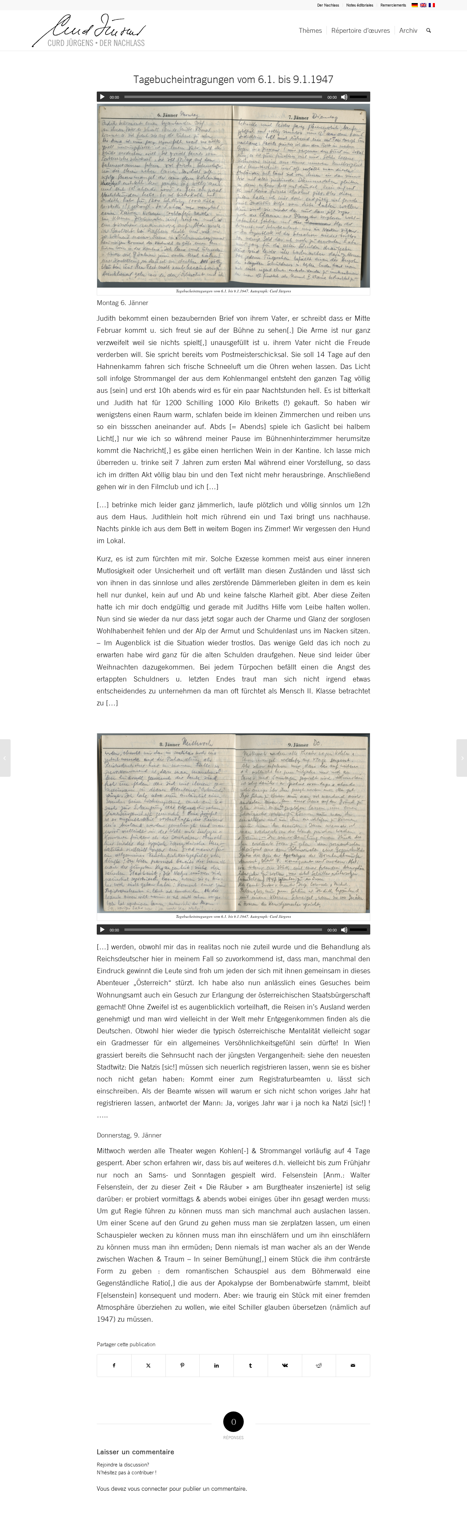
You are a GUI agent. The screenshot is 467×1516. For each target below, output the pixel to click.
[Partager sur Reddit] (319, 1365)
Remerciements (393, 5)
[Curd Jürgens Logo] (89, 30)
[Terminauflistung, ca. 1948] (5, 758)
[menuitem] (328, 5)
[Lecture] (102, 97)
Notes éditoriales (359, 5)
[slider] (360, 97)
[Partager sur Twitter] (148, 1365)
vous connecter (148, 1488)
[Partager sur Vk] (285, 1365)
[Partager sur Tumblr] (251, 1365)
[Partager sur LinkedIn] (217, 1365)
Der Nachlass (328, 5)
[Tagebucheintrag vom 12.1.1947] (461, 758)
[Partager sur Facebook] (114, 1365)
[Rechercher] (428, 30)
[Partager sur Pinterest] (183, 1365)
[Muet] (344, 97)
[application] (233, 97)
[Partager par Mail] (353, 1365)
